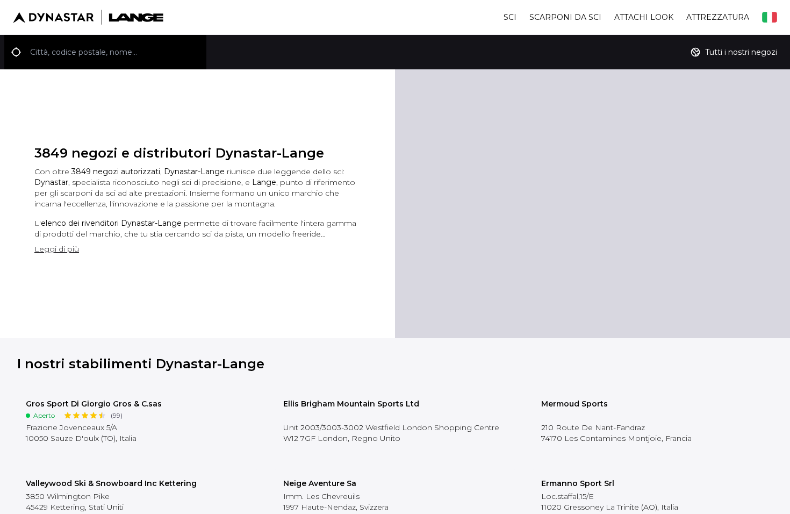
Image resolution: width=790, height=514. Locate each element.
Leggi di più (56, 249)
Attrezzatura (717, 17)
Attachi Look (643, 17)
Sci (510, 17)
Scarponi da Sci (565, 17)
